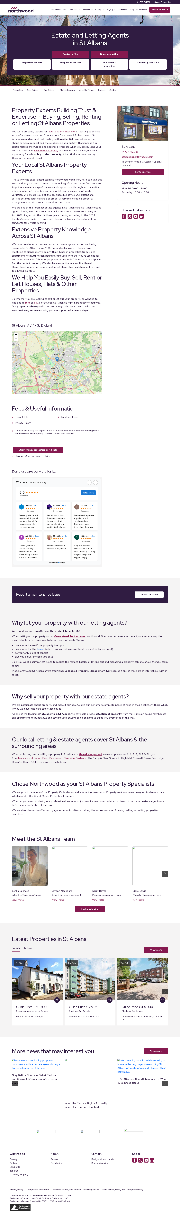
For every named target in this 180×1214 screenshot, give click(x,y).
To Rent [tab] (28, 948)
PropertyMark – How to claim (33, 456)
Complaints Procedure (38, 1189)
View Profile (18, 900)
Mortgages (122, 9)
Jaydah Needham (62, 891)
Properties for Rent (70, 62)
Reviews (101, 90)
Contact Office (70, 54)
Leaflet (99, 393)
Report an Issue (149, 594)
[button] (33, 90)
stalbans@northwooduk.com (137, 157)
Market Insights (67, 90)
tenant (41, 649)
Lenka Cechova (20, 891)
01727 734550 (143, 2)
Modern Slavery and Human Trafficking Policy (76, 1189)
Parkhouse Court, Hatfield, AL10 (84, 1016)
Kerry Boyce (99, 891)
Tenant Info (21, 417)
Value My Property (19, 1174)
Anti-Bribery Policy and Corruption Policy (123, 1189)
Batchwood (55, 758)
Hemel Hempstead (90, 754)
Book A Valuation (109, 54)
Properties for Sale (32, 62)
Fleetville (69, 758)
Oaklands (81, 758)
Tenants (86, 9)
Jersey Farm (41, 758)
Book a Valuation (99, 1163)
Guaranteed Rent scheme (69, 636)
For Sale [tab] (16, 948)
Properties (18, 90)
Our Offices (141, 9)
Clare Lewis (139, 891)
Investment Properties (109, 64)
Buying (110, 9)
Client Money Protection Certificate (38, 449)
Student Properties (148, 62)
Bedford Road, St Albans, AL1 (30, 1016)
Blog (132, 9)
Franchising (56, 1163)
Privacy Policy (23, 423)
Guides (112, 90)
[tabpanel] (90, 990)
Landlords (73, 9)
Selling (98, 9)
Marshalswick (25, 758)
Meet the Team (86, 90)
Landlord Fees (69, 417)
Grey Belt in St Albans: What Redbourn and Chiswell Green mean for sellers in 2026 (35, 1079)
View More (156, 950)
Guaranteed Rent (58, 9)
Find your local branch (102, 1159)
